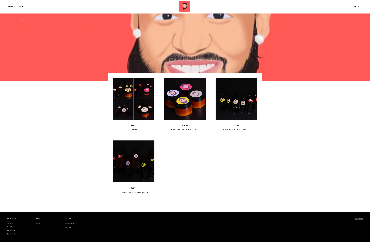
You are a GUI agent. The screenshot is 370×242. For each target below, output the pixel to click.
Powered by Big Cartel (359, 219)
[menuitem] (11, 6)
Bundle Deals (11, 234)
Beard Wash (11, 230)
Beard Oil (10, 223)
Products (11, 6)
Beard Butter (11, 227)
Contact (21, 6)
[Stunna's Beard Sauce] (184, 6)
